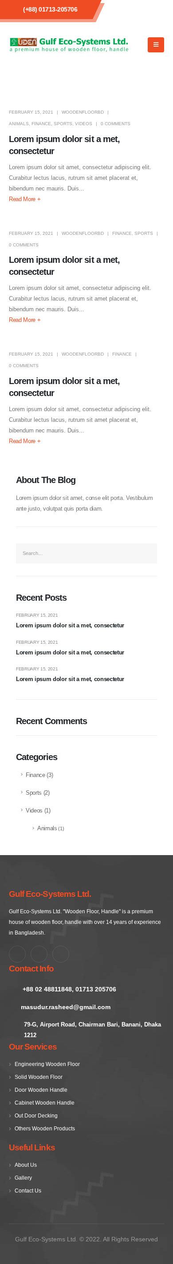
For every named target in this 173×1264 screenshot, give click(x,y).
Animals (19, 123)
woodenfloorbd (83, 112)
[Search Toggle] (139, 45)
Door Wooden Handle (41, 1090)
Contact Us (28, 1190)
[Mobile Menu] (156, 44)
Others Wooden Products (45, 1128)
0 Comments (115, 123)
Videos (83, 123)
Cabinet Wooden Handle (45, 1103)
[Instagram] (60, 954)
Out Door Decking (36, 1115)
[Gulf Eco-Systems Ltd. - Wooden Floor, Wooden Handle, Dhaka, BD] (69, 45)
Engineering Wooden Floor (47, 1064)
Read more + (24, 199)
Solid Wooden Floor (39, 1077)
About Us (26, 1165)
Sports (63, 123)
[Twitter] (39, 954)
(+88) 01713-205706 (50, 9)
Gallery (23, 1178)
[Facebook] (17, 954)
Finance (41, 123)
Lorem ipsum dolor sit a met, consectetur (70, 625)
